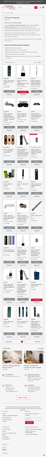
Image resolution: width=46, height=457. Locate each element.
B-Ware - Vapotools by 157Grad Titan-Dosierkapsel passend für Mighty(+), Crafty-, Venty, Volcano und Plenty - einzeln (23, 218)
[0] (42, 7)
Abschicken (29, 422)
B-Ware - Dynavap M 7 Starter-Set (8, 184)
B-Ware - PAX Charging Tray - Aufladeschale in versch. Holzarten (8, 151)
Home (3, 12)
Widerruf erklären (23, 397)
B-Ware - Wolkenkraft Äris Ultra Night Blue (36, 285)
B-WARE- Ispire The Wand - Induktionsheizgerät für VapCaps (36, 185)
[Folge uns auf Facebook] (3, 449)
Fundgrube (33, 119)
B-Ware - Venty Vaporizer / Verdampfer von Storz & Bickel (9, 82)
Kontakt (4, 413)
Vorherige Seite (9, 341)
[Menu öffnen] (3, 7)
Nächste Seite (37, 341)
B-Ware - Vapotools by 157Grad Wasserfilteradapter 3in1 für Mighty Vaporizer (23, 82)
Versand (4, 431)
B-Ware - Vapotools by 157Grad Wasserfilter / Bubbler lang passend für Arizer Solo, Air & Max (36, 82)
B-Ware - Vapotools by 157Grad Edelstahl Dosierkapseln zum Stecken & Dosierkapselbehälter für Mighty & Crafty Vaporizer (23, 152)
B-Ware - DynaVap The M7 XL (36, 216)
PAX (4, 154)
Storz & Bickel (7, 85)
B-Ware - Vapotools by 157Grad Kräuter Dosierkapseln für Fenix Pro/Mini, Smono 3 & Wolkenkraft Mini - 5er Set (36, 324)
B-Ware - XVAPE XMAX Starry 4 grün (8, 322)
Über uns (4, 435)
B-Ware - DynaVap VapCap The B (22, 184)
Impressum (4, 421)
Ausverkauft (9, 91)
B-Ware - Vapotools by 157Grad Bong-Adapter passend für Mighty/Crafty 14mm (9, 286)
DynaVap (33, 155)
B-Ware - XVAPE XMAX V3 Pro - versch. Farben (22, 322)
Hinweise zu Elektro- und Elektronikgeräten (30, 432)
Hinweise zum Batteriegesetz (31, 434)
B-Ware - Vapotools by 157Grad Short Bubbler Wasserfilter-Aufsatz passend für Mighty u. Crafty (22, 252)
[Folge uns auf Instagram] (5, 449)
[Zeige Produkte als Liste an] (41, 62)
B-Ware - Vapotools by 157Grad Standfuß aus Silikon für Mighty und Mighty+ (22, 115)
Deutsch (4, 444)
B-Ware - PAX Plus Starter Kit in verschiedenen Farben (9, 250)
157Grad (32, 287)
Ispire (32, 188)
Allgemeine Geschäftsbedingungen (10, 415)
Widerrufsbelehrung (6, 417)
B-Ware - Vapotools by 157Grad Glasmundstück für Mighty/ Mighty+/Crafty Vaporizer (9, 217)
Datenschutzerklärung (7, 419)
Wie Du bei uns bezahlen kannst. (9, 433)
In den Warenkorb (23, 92)
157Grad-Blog (5, 437)
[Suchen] (35, 7)
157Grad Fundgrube (9, 12)
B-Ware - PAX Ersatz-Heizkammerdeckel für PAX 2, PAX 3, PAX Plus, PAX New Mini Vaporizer (36, 115)
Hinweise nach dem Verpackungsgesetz (33, 429)
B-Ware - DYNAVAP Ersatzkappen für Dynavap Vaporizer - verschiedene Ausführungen (36, 151)
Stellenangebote (6, 438)
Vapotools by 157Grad (22, 86)
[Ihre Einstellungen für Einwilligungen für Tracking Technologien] (44, 455)
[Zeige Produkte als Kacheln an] (39, 62)
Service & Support (6, 429)
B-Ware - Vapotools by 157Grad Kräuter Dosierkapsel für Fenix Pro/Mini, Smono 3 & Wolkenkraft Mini (35, 252)
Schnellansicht (9, 94)
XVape (5, 324)
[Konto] (40, 7)
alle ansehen (41, 348)
